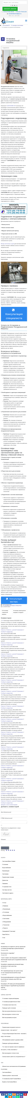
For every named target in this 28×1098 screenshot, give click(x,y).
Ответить (3, 630)
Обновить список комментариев (9, 804)
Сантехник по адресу (7, 893)
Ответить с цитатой (11, 630)
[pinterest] (12, 5)
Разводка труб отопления (9, 1008)
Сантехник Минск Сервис (8, 861)
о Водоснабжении (7, 915)
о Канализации (6, 909)
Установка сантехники (17, 25)
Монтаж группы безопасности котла (11, 1011)
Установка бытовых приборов (12, 605)
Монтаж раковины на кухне (9, 1017)
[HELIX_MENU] (26, 21)
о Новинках (5, 905)
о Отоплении (5, 912)
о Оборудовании (6, 921)
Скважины (5, 883)
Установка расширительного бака (11, 1001)
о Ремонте (5, 928)
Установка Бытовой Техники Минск (11, 1078)
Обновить (3, 839)
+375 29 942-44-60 (8, 11)
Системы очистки (7, 890)
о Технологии (5, 925)
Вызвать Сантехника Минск (9, 1081)
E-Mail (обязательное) (6, 818)
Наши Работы (5, 934)
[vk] (16, 5)
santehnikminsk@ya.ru (14, 13)
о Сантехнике (5, 918)
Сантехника (5, 874)
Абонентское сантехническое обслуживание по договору (13, 1068)
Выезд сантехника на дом (7, 243)
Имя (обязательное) (6, 812)
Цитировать (20, 630)
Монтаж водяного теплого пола (10, 1014)
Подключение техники (8, 877)
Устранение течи (6, 886)
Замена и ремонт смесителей (10, 1075)
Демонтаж (5, 880)
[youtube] (14, 5)
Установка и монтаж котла (9, 1004)
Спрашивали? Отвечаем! (8, 931)
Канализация (5, 870)
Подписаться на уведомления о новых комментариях (11, 829)
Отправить (5, 848)
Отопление (5, 864)
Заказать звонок (10, 9)
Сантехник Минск (6, 1072)
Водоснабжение (6, 867)
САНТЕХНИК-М (11, 105)
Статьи (4, 902)
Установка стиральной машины (10, 998)
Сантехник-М (6, 25)
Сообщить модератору (7, 631)
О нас (3, 937)
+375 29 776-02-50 (21, 11)
